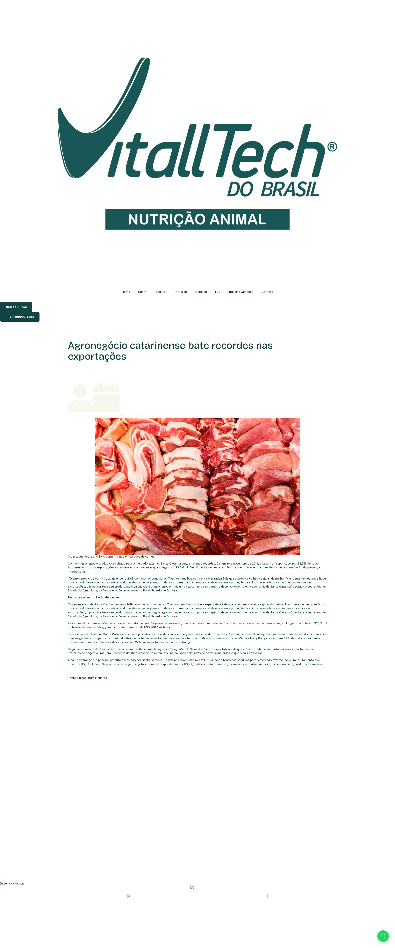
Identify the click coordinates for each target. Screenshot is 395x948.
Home (126, 292)
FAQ (218, 292)
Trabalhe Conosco (241, 292)
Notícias (181, 292)
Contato (267, 292)
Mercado (201, 292)
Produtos (161, 292)
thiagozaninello (81, 415)
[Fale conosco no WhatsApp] (383, 936)
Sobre (142, 292)
